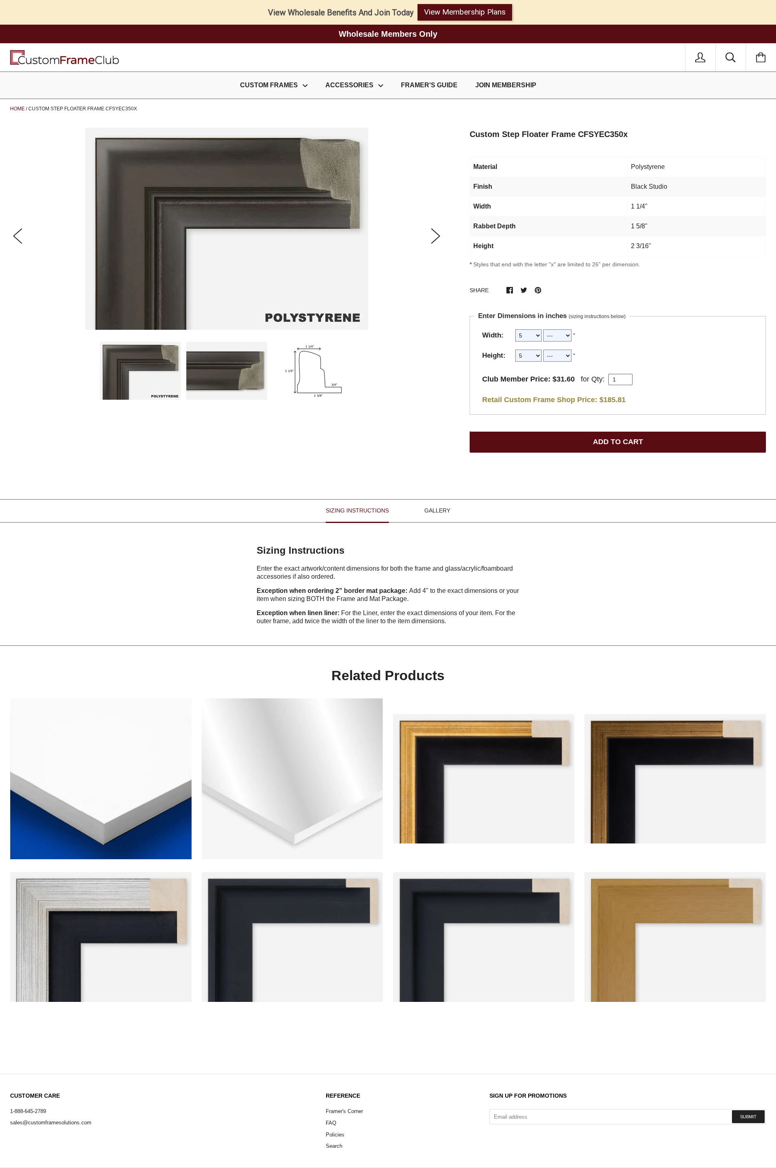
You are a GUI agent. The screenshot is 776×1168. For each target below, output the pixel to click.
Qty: (598, 379)
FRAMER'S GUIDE (429, 85)
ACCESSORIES (350, 85)
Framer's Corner (344, 1111)
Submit (748, 1116)
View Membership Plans (465, 12)
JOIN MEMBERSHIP (505, 85)
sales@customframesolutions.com (50, 1123)
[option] (226, 229)
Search (334, 1146)
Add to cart (618, 442)
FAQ (331, 1123)
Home (17, 109)
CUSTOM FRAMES (269, 85)
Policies (335, 1135)
